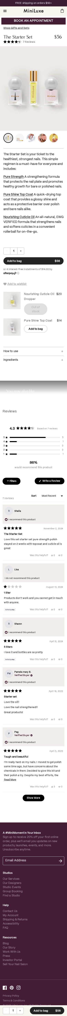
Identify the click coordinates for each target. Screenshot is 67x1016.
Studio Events (12, 887)
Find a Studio (11, 895)
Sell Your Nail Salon (15, 964)
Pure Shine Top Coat (18, 194)
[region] (33, 3)
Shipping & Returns (15, 919)
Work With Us (11, 952)
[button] (19, 42)
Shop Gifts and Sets (16, 28)
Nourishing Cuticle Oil (19, 217)
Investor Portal (12, 960)
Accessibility (11, 923)
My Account (10, 915)
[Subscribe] (60, 860)
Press (6, 956)
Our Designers (12, 883)
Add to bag (35, 262)
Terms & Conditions (14, 1001)
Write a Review (53, 482)
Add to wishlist (16, 284)
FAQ (5, 928)
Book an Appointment (33, 20)
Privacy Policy (11, 996)
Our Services (11, 879)
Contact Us (10, 911)
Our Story (9, 947)
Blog (6, 943)
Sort (34, 496)
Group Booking (13, 891)
